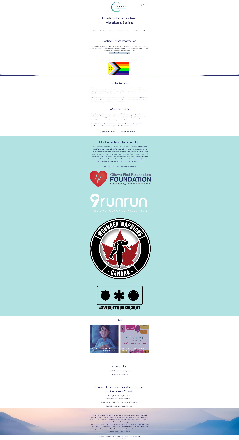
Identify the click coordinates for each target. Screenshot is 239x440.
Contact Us (119, 366)
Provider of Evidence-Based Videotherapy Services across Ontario (119, 389)
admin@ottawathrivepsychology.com (120, 371)
